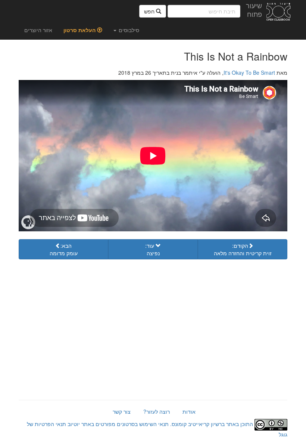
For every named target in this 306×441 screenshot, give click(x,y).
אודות (189, 411)
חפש (150, 11)
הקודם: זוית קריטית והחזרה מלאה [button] (243, 249)
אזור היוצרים (38, 30)
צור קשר (122, 411)
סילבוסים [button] (128, 30)
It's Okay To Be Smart (249, 72)
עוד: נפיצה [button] (152, 249)
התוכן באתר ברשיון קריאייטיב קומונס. (212, 424)
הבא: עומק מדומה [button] (64, 249)
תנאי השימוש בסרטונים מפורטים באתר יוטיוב (117, 424)
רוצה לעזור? (156, 411)
